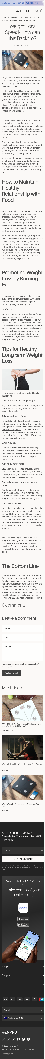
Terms (28, 875)
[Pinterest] (23, 1049)
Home (4, 17)
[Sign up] (23, 869)
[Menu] (4, 11)
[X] (8, 1049)
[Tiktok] (28, 1049)
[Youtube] (13, 1049)
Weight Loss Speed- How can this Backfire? (19, 20)
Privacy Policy (37, 875)
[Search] (35, 10)
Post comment (11, 686)
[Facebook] (18, 1049)
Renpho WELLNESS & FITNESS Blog (22, 17)
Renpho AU (13, 1056)
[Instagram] (3, 1049)
